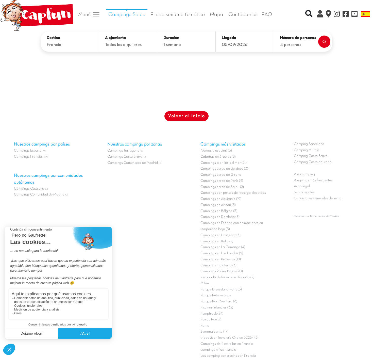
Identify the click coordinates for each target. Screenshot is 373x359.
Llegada (229, 38)
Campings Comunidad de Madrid (39, 194)
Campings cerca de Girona (220, 174)
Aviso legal (302, 186)
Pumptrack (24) (211, 313)
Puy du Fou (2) (211, 319)
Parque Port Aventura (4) (218, 301)
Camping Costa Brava (311, 156)
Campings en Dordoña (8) (220, 217)
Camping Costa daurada (313, 162)
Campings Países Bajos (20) (221, 271)
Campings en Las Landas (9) (221, 253)
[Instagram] (336, 15)
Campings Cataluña (29, 188)
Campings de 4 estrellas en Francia (226, 344)
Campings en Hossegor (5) (220, 235)
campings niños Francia (218, 349)
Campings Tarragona (123, 150)
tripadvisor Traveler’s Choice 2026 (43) (229, 337)
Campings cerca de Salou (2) (222, 187)
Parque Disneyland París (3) (221, 289)
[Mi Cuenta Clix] (320, 15)
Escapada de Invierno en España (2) (227, 277)
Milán (204, 283)
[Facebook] (345, 15)
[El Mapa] (328, 15)
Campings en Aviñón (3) (218, 205)
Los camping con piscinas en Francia (228, 355)
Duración (171, 38)
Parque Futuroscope (215, 295)
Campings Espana (28, 150)
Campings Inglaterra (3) (218, 265)
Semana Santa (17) (214, 331)
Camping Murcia (306, 150)
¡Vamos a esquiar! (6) (216, 150)
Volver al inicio (186, 116)
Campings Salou (126, 14)
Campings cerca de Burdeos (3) (224, 168)
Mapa (216, 14)
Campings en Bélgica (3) (218, 211)
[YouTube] (354, 15)
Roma (204, 325)
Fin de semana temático (177, 14)
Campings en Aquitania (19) (220, 199)
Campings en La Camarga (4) (222, 247)
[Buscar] (324, 42)
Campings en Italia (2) (216, 241)
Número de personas (298, 38)
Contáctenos (243, 14)
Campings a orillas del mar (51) (223, 163)
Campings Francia (28, 156)
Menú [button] (85, 14)
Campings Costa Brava (125, 156)
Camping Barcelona (309, 144)
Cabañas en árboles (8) (218, 156)
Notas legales (304, 192)
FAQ (267, 14)
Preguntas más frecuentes (313, 180)
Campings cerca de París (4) (221, 181)
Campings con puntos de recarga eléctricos (233, 192)
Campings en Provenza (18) (220, 259)
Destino (53, 38)
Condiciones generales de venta (318, 198)
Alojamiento (115, 38)
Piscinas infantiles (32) (216, 307)
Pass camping (304, 174)
